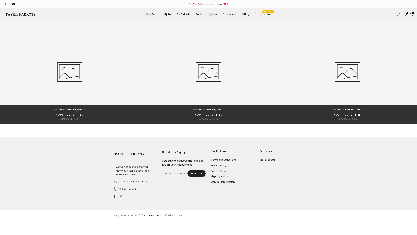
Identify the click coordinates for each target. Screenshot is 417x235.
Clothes (81, 109)
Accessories (229, 14)
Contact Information (223, 182)
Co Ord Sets (183, 14)
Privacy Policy (218, 165)
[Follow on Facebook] (114, 196)
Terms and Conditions (223, 160)
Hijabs (167, 14)
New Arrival (152, 14)
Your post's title (69, 114)
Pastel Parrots (151, 215)
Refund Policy (218, 171)
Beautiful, (72, 109)
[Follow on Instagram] (120, 196)
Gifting (246, 14)
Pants (199, 14)
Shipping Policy (219, 176)
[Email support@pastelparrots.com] (13, 4)
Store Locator (264, 14)
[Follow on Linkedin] (127, 196)
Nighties (212, 14)
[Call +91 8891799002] (6, 4)
